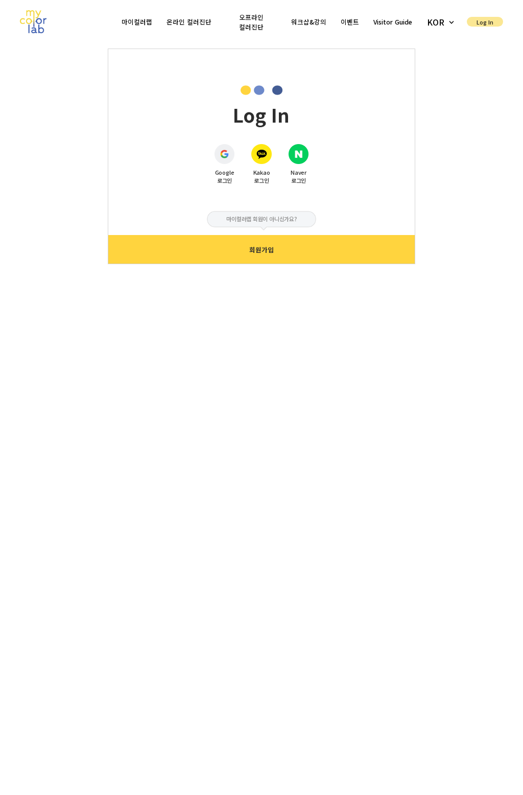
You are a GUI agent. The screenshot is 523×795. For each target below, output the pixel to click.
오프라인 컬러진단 (251, 22)
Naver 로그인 (298, 176)
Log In (485, 22)
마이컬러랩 (137, 22)
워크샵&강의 (308, 22)
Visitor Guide (392, 22)
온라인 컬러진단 (189, 22)
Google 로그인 (224, 176)
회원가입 (261, 249)
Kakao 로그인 (261, 176)
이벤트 (350, 22)
